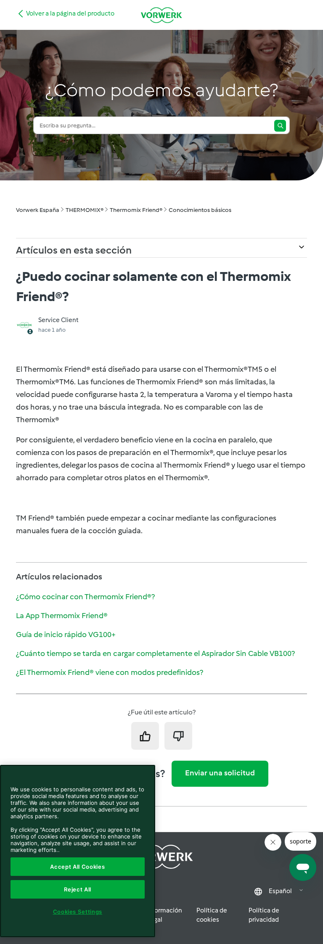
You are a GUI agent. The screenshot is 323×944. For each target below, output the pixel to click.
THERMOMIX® (84, 210)
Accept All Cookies (77, 866)
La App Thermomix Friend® (62, 615)
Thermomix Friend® (136, 210)
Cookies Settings (78, 911)
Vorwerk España (37, 210)
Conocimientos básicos (200, 210)
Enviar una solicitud (220, 772)
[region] (77, 851)
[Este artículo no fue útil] (178, 736)
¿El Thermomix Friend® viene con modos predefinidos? (109, 672)
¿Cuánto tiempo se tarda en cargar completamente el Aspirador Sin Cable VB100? (155, 653)
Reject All (78, 889)
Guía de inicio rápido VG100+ (66, 634)
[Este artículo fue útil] (145, 736)
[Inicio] (161, 15)
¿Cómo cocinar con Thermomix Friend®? (85, 596)
